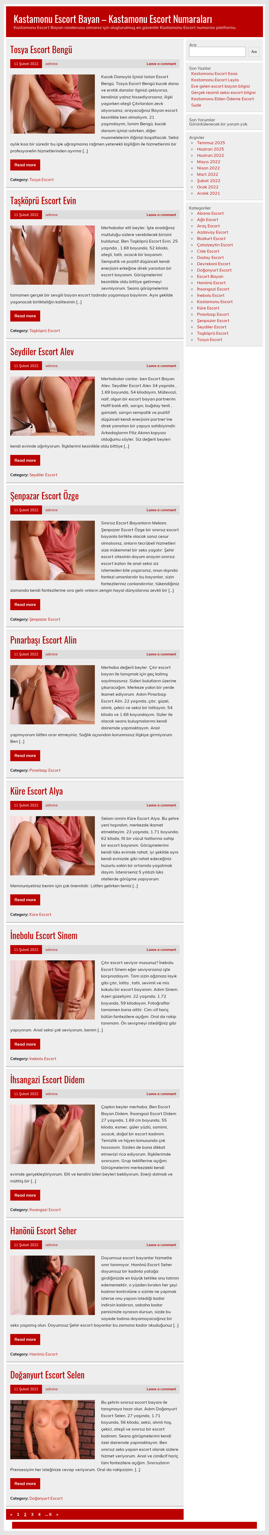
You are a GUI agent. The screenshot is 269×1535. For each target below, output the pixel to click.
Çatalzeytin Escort (215, 244)
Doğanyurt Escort (46, 1498)
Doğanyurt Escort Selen (47, 1374)
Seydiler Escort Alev (42, 351)
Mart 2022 (207, 174)
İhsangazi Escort (45, 1209)
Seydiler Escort (43, 474)
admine (51, 63)
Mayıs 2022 (208, 161)
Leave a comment (161, 63)
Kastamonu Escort (215, 301)
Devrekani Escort (213, 263)
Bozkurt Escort (211, 238)
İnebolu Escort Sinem (43, 935)
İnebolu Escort (42, 1058)
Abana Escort (210, 213)
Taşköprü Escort (44, 330)
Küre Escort (40, 914)
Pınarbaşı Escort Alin (43, 639)
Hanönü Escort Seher (43, 1230)
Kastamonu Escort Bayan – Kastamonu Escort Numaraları (113, 18)
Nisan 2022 (208, 167)
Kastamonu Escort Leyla (215, 79)
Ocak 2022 (208, 186)
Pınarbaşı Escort (44, 770)
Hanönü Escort (43, 1354)
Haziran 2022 (210, 155)
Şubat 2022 (208, 180)
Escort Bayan (210, 276)
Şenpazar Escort (44, 619)
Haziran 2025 (210, 149)
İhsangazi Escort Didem (47, 1079)
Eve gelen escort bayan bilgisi (220, 86)
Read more (25, 164)
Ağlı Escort (207, 219)
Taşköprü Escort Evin (43, 200)
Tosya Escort (41, 179)
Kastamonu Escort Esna (214, 73)
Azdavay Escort (212, 232)
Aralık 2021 (208, 193)
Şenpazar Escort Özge (44, 495)
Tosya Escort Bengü (41, 49)
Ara (192, 44)
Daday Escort (210, 257)
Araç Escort (208, 225)
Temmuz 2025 (211, 142)
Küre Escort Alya (36, 790)
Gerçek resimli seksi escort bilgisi (223, 92)
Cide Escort (208, 251)
